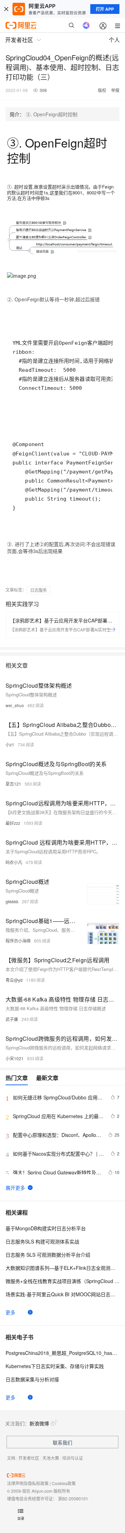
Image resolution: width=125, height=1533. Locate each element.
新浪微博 (39, 1423)
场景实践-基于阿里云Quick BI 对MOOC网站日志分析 (62, 1294)
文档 (11, 1458)
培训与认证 (72, 1458)
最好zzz (13, 823)
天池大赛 (50, 1458)
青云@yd (14, 980)
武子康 (12, 1019)
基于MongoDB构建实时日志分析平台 (46, 1228)
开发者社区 (28, 1458)
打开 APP (105, 9)
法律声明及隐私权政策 (28, 1483)
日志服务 (38, 590)
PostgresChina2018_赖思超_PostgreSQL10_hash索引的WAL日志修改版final (62, 1352)
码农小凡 (14, 862)
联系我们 (62, 1442)
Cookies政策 (64, 1483)
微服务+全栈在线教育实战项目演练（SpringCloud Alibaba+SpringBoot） (62, 1281)
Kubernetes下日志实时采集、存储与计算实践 (55, 1366)
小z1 (10, 744)
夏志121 (13, 784)
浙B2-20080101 (73, 1498)
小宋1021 (15, 1058)
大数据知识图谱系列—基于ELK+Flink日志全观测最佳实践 (62, 1267)
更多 (10, 1312)
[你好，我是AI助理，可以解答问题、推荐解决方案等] (86, 25)
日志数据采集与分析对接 (32, 1379)
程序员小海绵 (18, 941)
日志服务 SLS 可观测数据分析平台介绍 (48, 1254)
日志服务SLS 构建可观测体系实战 (42, 1241)
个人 (114, 40)
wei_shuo (15, 705)
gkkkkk (12, 901)
